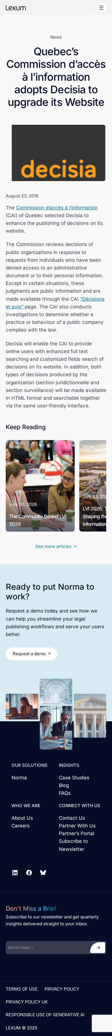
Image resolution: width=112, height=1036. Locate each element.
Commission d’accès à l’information (57, 208)
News (56, 37)
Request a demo (29, 653)
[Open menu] (101, 8)
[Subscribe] (97, 947)
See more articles (53, 546)
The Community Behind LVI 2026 (37, 520)
